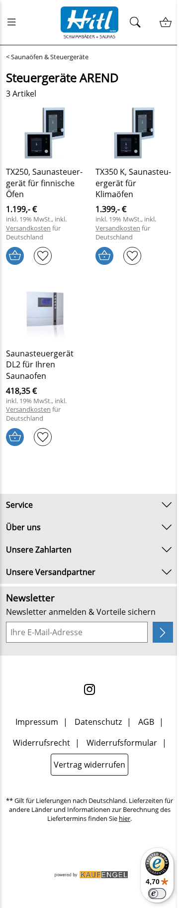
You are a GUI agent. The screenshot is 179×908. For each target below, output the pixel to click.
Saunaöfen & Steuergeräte (50, 57)
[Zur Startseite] (90, 22)
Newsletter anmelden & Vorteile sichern (81, 611)
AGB (146, 721)
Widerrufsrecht (41, 742)
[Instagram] (89, 689)
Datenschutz (98, 721)
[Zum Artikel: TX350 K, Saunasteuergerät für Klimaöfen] (134, 133)
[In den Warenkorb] (15, 256)
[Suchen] (138, 22)
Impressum (36, 721)
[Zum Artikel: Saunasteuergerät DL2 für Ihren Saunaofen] (45, 314)
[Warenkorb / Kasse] (165, 22)
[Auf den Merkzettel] (43, 256)
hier (124, 818)
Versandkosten (28, 228)
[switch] (157, 893)
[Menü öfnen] (14, 22)
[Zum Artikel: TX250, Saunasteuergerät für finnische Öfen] (45, 133)
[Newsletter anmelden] (163, 632)
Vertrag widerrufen (89, 764)
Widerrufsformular (122, 742)
